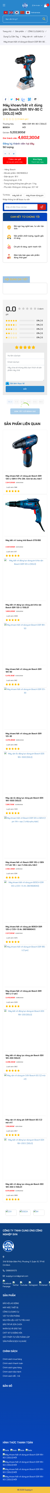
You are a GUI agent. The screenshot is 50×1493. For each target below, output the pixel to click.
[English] (11, 12)
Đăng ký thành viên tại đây (18, 143)
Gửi (25, 389)
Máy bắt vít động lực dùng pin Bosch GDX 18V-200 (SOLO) (24, 1056)
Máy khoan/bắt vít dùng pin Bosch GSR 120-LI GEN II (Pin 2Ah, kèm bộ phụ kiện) (24, 477)
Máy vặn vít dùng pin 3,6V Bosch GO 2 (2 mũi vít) (24, 1121)
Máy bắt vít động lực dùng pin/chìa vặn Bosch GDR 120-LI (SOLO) (23, 606)
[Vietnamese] (6, 12)
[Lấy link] (35, 99)
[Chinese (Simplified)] (22, 12)
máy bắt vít (17, 195)
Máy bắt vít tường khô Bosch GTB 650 (23, 540)
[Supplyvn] (25, 5)
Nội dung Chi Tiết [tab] (16, 279)
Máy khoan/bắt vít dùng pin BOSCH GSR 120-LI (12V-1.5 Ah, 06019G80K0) (24, 928)
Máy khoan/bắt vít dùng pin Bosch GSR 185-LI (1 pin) (24, 992)
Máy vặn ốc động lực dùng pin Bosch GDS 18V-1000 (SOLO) (24, 799)
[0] (45, 5)
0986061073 (11, 1270)
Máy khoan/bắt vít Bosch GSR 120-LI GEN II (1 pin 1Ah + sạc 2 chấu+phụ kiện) (25, 863)
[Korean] (17, 12)
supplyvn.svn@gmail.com (17, 1276)
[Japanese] (28, 12)
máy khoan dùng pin (34, 195)
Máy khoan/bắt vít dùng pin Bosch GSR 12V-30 (24, 735)
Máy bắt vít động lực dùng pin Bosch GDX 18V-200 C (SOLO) (24, 1185)
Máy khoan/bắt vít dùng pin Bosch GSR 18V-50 (24, 670)
